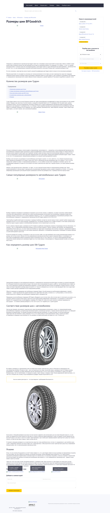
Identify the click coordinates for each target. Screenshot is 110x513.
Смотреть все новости (83, 41)
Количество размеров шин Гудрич (17, 89)
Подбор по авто (66, 5)
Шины (57, 5)
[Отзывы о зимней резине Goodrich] (16, 471)
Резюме (11, 97)
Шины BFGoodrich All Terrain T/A (86, 34)
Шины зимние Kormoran (84, 39)
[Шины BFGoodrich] (61, 471)
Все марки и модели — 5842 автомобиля (90, 71)
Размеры (52, 5)
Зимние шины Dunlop (84, 29)
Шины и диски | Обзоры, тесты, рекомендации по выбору (14, 8)
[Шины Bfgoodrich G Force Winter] (39, 471)
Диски (36, 5)
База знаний (29, 5)
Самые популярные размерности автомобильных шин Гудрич (24, 91)
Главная (9, 17)
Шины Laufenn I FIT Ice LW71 (85, 23)
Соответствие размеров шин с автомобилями (20, 95)
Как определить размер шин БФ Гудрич (19, 93)
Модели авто (43, 5)
